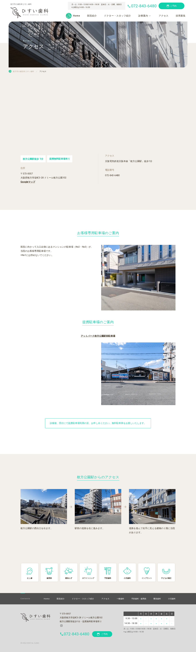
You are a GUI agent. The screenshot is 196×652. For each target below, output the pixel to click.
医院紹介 (92, 15)
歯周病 (49, 578)
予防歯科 (107, 578)
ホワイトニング (88, 578)
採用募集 (181, 15)
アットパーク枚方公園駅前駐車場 (98, 336)
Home (76, 15)
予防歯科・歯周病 (138, 599)
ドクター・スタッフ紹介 (117, 15)
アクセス (163, 15)
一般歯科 (120, 599)
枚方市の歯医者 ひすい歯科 (23, 71)
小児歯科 (127, 578)
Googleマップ (28, 181)
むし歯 (29, 578)
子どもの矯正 (166, 578)
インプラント (147, 578)
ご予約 (102, 634)
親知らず (68, 578)
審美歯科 (157, 599)
